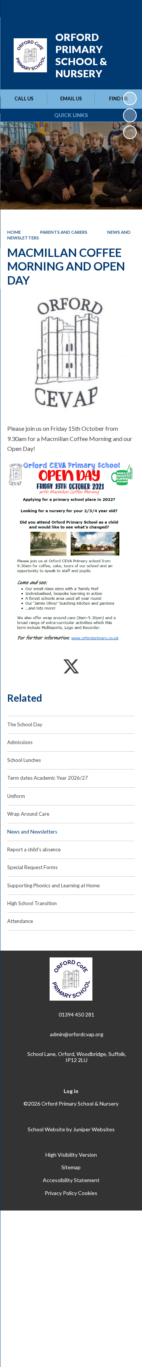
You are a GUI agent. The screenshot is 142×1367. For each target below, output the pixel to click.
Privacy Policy (61, 1193)
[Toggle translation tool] (87, 10)
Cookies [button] (87, 1193)
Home (14, 232)
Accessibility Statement (71, 1180)
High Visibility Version (71, 1154)
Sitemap (71, 1167)
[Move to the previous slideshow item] (130, 115)
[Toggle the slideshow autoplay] (130, 98)
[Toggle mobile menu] (126, 10)
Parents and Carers (63, 232)
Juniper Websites (94, 1129)
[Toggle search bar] (106, 10)
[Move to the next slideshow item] (130, 132)
